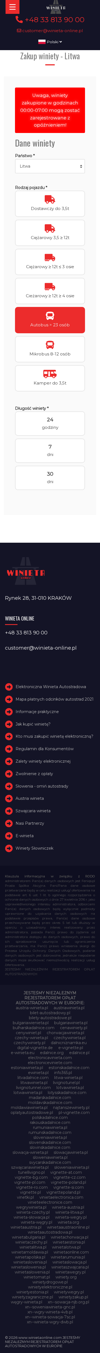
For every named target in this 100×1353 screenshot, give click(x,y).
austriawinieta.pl (69, 1007)
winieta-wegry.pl (71, 1217)
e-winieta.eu (22, 1052)
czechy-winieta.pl (31, 1037)
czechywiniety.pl (29, 1042)
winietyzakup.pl (73, 1297)
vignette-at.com (66, 1172)
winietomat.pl (37, 1277)
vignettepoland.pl (63, 1192)
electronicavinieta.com (50, 1057)
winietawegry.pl (70, 1272)
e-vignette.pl (70, 1047)
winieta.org (68, 1222)
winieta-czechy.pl (33, 1212)
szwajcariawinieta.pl (30, 1167)
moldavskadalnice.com (50, 1102)
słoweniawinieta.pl (71, 1167)
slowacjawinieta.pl (71, 1152)
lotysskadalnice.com (67, 1092)
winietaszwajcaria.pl (70, 1267)
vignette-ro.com (32, 1187)
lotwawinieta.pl (28, 1092)
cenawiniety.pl (73, 1027)
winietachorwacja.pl (69, 1237)
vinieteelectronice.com (50, 1202)
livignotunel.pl (66, 1082)
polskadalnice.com (50, 1117)
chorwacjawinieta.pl (65, 1032)
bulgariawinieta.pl (71, 1022)
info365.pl (63, 1072)
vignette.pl (30, 1192)
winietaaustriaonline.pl (68, 1227)
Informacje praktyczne (37, 711)
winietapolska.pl (30, 1257)
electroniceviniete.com (50, 1062)
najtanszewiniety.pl (71, 1107)
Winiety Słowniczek (34, 848)
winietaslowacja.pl (69, 1262)
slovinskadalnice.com (50, 1147)
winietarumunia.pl (68, 1257)
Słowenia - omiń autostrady (42, 786)
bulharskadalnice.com (33, 1027)
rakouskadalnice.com (50, 1122)
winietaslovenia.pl (30, 1262)
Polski (52, 42)
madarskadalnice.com (50, 1097)
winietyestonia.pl (32, 1292)
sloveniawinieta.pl (50, 1137)
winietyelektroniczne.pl (50, 1287)
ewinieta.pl (38, 1072)
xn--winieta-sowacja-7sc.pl (50, 1316)
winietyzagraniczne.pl (32, 1297)
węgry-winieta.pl (26, 1302)
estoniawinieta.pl (27, 1067)
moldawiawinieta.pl (29, 1107)
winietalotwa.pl (66, 1247)
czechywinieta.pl (70, 1037)
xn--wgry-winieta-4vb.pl (50, 1312)
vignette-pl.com (29, 1182)
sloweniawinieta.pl (50, 1157)
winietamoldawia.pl (29, 1252)
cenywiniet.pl (28, 1032)
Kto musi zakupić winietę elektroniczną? (54, 736)
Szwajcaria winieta (33, 810)
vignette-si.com (68, 1187)
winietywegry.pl (69, 1292)
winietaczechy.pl (31, 1242)
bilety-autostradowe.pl (50, 1017)
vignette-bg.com (31, 1177)
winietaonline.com (71, 1252)
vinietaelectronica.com (61, 1197)
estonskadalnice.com (69, 1067)
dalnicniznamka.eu (69, 1042)
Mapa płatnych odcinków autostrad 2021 (55, 699)
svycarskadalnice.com (50, 1162)
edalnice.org (52, 1052)
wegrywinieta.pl (31, 1207)
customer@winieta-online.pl (52, 30)
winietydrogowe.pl (50, 1282)
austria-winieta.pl (32, 1007)
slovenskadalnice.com (50, 1142)
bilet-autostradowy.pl (50, 1012)
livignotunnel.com (33, 1087)
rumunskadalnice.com (50, 1132)
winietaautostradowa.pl (50, 1232)
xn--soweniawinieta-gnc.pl (50, 1307)
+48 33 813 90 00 (53, 19)
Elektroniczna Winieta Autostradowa (51, 686)
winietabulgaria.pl (28, 1237)
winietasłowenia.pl (32, 1272)
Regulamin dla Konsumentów (45, 748)
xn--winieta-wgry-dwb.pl (50, 1321)
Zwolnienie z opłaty (34, 773)
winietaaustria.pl (26, 1227)
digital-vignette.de (35, 1047)
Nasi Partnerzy (30, 823)
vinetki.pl (25, 1197)
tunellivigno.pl (31, 1172)
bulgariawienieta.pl (31, 1022)
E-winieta (25, 835)
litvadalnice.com (33, 1077)
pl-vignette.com (74, 1112)
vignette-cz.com (69, 1177)
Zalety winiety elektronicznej (43, 761)
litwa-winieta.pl (68, 1077)
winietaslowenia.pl (28, 1267)
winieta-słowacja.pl (31, 1217)
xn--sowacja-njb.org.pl (68, 1302)
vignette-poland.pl (68, 1182)
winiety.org (66, 1277)
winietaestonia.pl (69, 1242)
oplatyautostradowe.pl (32, 1112)
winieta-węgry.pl (36, 1222)
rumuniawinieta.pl (50, 1127)
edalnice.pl (79, 1052)
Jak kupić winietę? (33, 724)
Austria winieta (30, 798)
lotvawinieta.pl (70, 1087)
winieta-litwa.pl (69, 1212)
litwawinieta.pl (34, 1082)
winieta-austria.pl (68, 1207)
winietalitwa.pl (32, 1247)
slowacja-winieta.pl (30, 1152)
